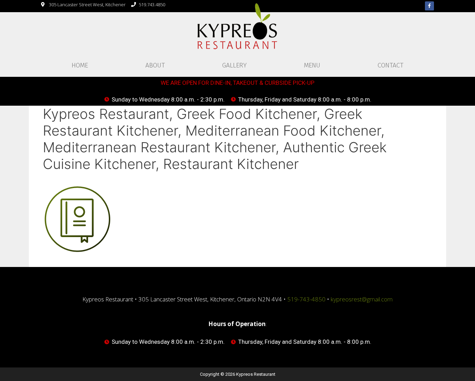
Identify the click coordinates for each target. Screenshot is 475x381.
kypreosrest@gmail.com (362, 299)
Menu (312, 65)
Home (80, 65)
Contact (390, 65)
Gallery (234, 65)
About (155, 65)
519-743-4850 (306, 299)
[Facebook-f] (429, 5)
